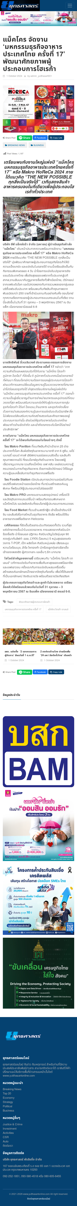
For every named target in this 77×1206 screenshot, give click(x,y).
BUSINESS (39, 145)
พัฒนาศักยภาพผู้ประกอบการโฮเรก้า (34, 601)
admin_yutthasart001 (41, 75)
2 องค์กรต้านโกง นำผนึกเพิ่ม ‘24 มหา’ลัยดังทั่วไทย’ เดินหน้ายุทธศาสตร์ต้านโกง (56, 655)
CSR (6, 1137)
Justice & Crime (12, 1124)
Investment (9, 1128)
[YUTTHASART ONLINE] (20, 5)
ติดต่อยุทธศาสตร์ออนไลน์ (38, 1198)
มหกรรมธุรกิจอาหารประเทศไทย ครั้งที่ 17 (23, 609)
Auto (5, 1141)
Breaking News (12, 1089)
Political (7, 1106)
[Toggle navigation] (69, 5)
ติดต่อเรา (8, 1145)
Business (8, 1110)
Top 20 (7, 1093)
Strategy (8, 1102)
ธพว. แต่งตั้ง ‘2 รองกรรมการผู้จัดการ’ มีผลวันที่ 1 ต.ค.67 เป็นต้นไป (20, 655)
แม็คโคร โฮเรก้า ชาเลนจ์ (58, 609)
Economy (9, 1097)
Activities (8, 1133)
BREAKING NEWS (16, 145)
